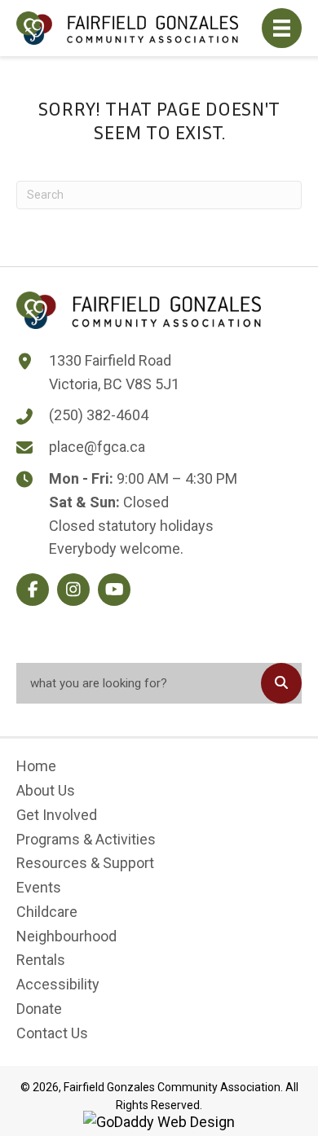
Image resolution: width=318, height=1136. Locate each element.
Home (36, 765)
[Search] (281, 683)
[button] (32, 589)
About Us (45, 790)
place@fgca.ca (97, 446)
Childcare (46, 911)
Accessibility (57, 984)
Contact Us (52, 1033)
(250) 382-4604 (98, 414)
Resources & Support (85, 862)
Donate (39, 1008)
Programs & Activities (86, 839)
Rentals (40, 959)
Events (38, 887)
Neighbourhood (66, 936)
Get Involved (56, 814)
